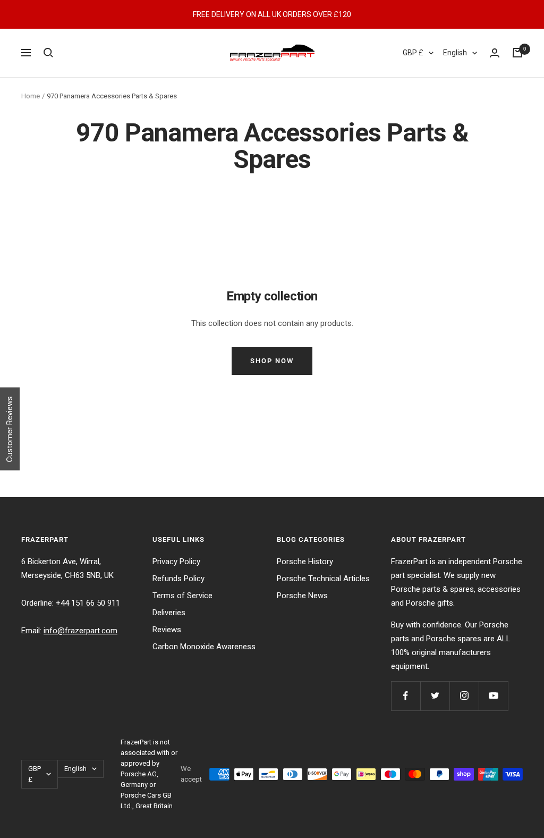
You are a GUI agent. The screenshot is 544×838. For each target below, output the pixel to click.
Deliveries (168, 612)
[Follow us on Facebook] (405, 695)
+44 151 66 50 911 (88, 603)
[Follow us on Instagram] (464, 695)
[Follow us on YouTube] (493, 695)
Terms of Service (182, 595)
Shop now (272, 361)
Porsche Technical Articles (323, 578)
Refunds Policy (178, 578)
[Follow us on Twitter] (434, 695)
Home (30, 96)
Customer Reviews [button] (9, 429)
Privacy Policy (176, 561)
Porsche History (305, 561)
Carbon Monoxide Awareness (204, 646)
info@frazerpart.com (80, 630)
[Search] (48, 52)
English (455, 52)
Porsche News (302, 595)
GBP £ (413, 52)
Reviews (166, 629)
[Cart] (517, 52)
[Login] (494, 52)
